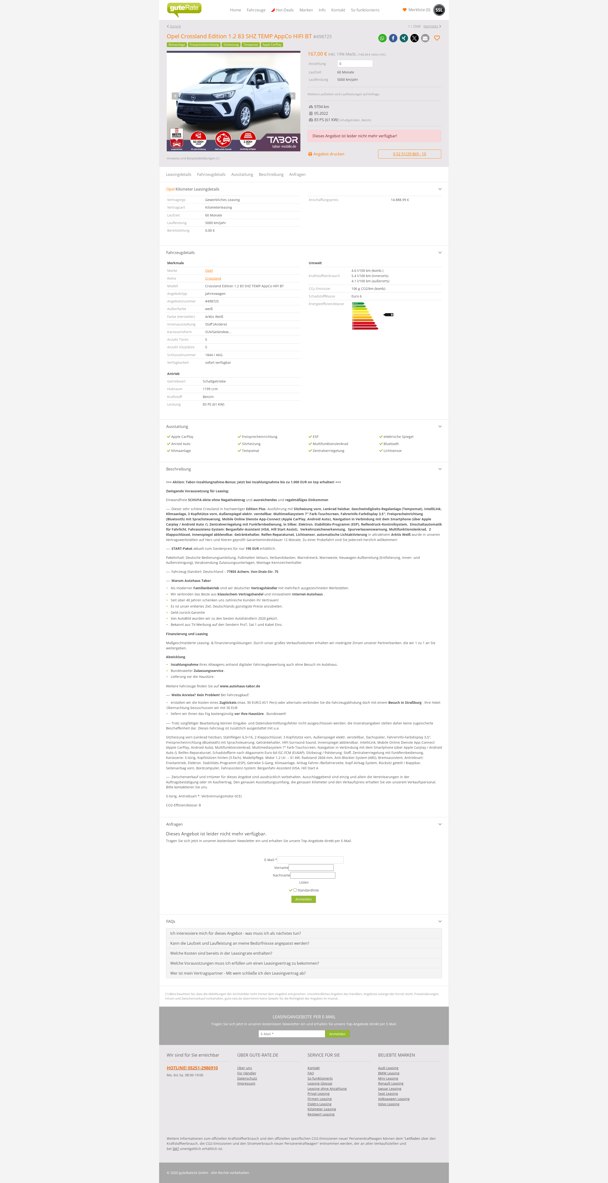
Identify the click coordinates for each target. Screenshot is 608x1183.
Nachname (281, 875)
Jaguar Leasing (389, 1088)
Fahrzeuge (256, 10)
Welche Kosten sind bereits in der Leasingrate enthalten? (221, 953)
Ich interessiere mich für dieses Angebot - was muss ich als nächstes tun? (235, 933)
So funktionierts (365, 10)
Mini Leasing (388, 1078)
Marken (306, 10)
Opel (209, 270)
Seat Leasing (388, 1093)
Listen (304, 882)
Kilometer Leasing (322, 1109)
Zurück (175, 26)
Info (322, 10)
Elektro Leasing (320, 1104)
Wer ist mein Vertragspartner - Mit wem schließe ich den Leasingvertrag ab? (238, 973)
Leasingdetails (178, 174)
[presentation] (175, 96)
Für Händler (246, 1073)
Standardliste (308, 890)
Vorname (281, 867)
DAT (176, 1148)
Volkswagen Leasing (394, 1099)
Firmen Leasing (320, 1099)
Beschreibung (271, 174)
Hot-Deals (285, 10)
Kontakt (338, 10)
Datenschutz (247, 1078)
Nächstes (430, 26)
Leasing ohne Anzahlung (327, 1088)
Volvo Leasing (388, 1104)
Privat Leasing (319, 1093)
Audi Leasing (388, 1068)
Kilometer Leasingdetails (192, 189)
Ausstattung (242, 174)
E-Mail (270, 859)
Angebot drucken (328, 154)
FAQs (170, 921)
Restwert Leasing (321, 1114)
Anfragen (297, 174)
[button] (382, 38)
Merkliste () (419, 9)
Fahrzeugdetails (211, 174)
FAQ (311, 1073)
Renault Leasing (391, 1083)
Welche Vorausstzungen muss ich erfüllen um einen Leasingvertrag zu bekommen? (244, 963)
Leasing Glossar (320, 1083)
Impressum (246, 1083)
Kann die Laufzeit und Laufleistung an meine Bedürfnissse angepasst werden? (239, 943)
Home (235, 10)
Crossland (213, 278)
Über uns (244, 1068)
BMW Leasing (388, 1073)
